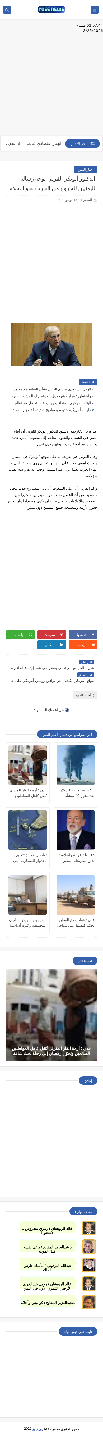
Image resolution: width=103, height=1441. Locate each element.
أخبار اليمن (85, 169)
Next (98, 793)
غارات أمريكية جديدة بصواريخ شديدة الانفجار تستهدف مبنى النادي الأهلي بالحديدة (49, 409)
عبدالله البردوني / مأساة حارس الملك (47, 1267)
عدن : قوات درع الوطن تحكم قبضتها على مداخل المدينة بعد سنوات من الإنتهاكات (76, 922)
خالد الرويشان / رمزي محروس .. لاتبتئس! (47, 1229)
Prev (4, 793)
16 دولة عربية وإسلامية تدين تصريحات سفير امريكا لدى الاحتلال (77, 857)
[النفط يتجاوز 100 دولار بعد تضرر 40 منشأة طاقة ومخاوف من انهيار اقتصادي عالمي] (76, 765)
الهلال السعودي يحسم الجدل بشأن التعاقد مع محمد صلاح (49, 388)
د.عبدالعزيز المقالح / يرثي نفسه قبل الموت (47, 1248)
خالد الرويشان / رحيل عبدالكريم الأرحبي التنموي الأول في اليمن (47, 1285)
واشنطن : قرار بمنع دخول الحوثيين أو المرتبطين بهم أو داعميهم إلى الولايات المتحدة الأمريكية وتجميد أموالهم (49, 395)
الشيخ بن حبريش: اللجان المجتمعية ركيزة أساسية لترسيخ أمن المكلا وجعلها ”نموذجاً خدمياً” (28, 922)
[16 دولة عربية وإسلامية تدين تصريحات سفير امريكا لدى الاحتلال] (76, 830)
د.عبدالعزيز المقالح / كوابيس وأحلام (48, 1302)
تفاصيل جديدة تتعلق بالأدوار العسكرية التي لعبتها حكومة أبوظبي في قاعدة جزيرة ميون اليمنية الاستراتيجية (28, 857)
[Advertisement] (51, 80)
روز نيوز (37, 1428)
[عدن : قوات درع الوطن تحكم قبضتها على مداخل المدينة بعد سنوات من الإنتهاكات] (76, 895)
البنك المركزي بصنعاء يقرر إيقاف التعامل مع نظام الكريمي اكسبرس (49, 402)
